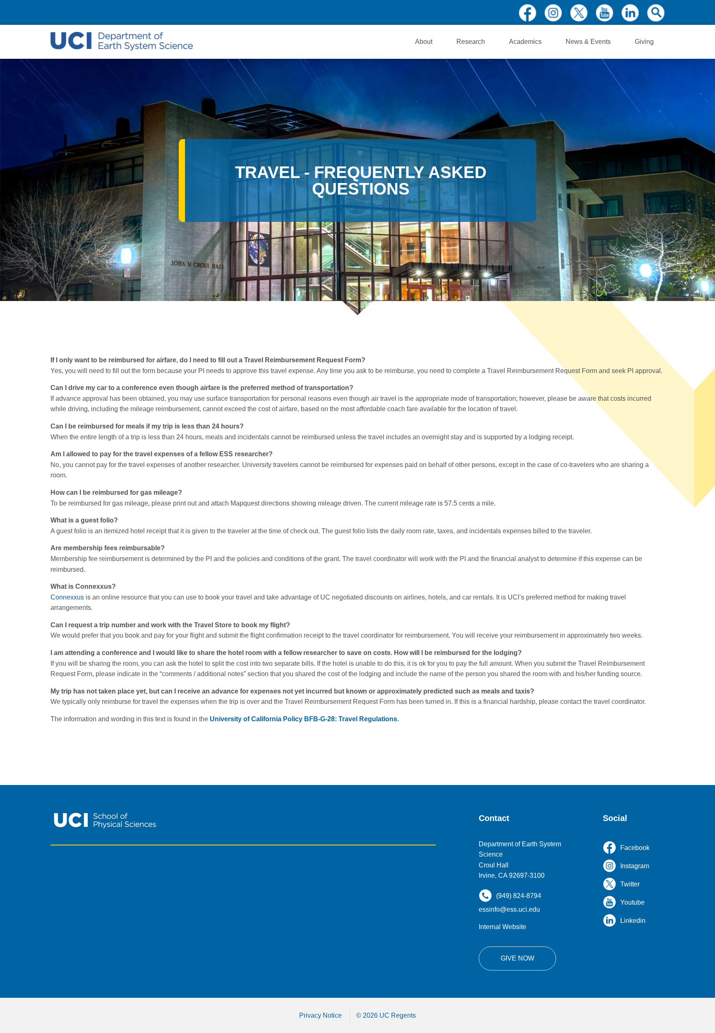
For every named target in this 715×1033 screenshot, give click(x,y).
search (656, 13)
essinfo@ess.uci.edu (509, 909)
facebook (527, 13)
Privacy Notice (320, 1015)
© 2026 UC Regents (386, 1015)
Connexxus (67, 597)
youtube (604, 13)
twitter (579, 13)
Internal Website (502, 926)
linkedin (630, 13)
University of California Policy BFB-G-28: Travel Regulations (303, 718)
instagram (553, 13)
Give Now (517, 958)
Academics (525, 41)
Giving (644, 41)
